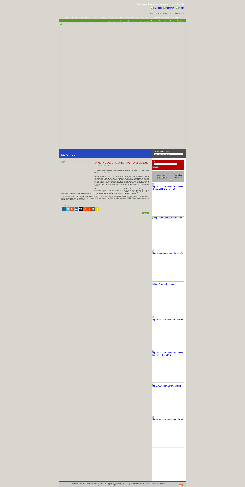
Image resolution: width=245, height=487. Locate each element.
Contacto (180, 4)
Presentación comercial (167, 4)
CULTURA (92, 17)
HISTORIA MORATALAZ (170, 17)
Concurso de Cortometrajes (118, 21)
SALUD (127, 17)
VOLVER (145, 213)
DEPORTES (135, 17)
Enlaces (147, 21)
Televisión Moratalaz (176, 21)
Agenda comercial (136, 21)
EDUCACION (102, 17)
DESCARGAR (162, 177)
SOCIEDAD (83, 17)
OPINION (156, 17)
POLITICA (73, 17)
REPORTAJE (147, 17)
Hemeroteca (152, 4)
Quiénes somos (141, 4)
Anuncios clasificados (159, 21)
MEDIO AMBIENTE (116, 17)
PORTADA (65, 17)
